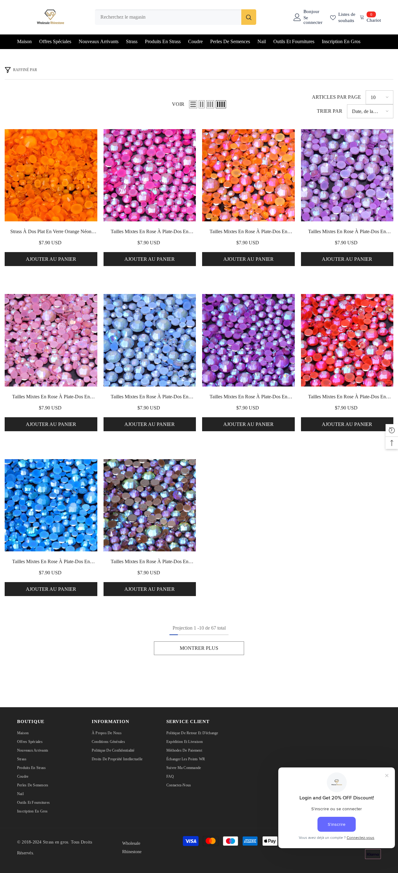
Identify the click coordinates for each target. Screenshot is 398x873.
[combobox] (168, 17)
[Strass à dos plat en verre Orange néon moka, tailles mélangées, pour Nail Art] (51, 175)
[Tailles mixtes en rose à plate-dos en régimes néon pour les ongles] (150, 175)
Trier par (329, 111)
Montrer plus (199, 648)
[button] (193, 104)
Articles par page (336, 97)
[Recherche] (175, 17)
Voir (178, 104)
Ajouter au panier (51, 259)
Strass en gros (55, 842)
